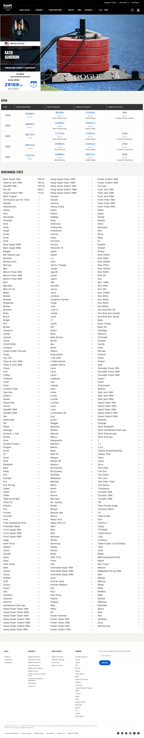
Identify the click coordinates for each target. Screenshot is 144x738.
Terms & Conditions (11, 733)
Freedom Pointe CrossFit (20, 68)
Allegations (8, 662)
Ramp (77, 696)
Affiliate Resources (34, 662)
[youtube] (130, 733)
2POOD (77, 668)
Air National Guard (81, 657)
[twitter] (122, 733)
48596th (30, 124)
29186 (13, 84)
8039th (60, 112)
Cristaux (78, 693)
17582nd (90, 133)
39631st (90, 154)
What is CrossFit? (57, 657)
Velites (77, 662)
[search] (132, 10)
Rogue (77, 660)
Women (20, 74)
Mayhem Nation (80, 702)
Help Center (32, 683)
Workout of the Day (58, 660)
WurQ (77, 699)
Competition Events (55, 10)
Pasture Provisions (81, 679)
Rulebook (7, 657)
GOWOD (78, 682)
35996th (59, 144)
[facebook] (118, 733)
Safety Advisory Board (35, 668)
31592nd (90, 144)
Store (103, 10)
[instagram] (126, 733)
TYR (76, 710)
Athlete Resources (34, 660)
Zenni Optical (79, 674)
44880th (59, 154)
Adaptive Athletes (34, 657)
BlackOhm (78, 705)
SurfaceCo (78, 685)
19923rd (90, 123)
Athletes (71, 10)
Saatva (77, 671)
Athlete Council (33, 671)
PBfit (76, 676)
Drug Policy (8, 660)
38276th (30, 134)
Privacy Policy (26, 733)
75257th (30, 155)
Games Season (24, 10)
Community (39, 10)
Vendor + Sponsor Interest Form (37, 675)
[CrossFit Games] (8, 7)
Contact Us (31, 686)
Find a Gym (55, 662)
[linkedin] (134, 733)
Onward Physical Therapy (83, 688)
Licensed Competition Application (35, 679)
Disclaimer (50, 733)
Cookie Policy (39, 733)
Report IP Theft (73, 733)
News (79, 10)
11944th (90, 112)
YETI (76, 665)
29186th (30, 113)
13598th (59, 123)
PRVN (77, 691)
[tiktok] (138, 733)
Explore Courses (57, 665)
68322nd (30, 145)
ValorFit (77, 708)
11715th (59, 133)
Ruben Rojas (79, 716)
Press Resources (34, 665)
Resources (88, 10)
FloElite (77, 713)
